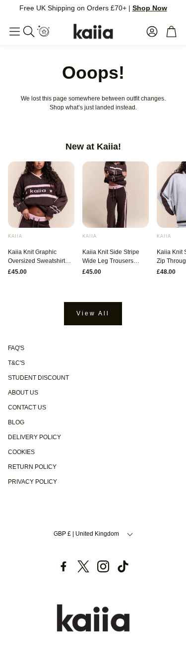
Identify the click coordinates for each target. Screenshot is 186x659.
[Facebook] (63, 566)
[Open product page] (41, 194)
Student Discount (38, 377)
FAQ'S (16, 348)
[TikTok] (123, 566)
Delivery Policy (34, 437)
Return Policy (32, 466)
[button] (14, 31)
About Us (23, 392)
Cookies (21, 452)
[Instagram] (103, 566)
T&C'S (16, 362)
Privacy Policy (32, 481)
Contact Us (27, 407)
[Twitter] (83, 566)
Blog (16, 422)
